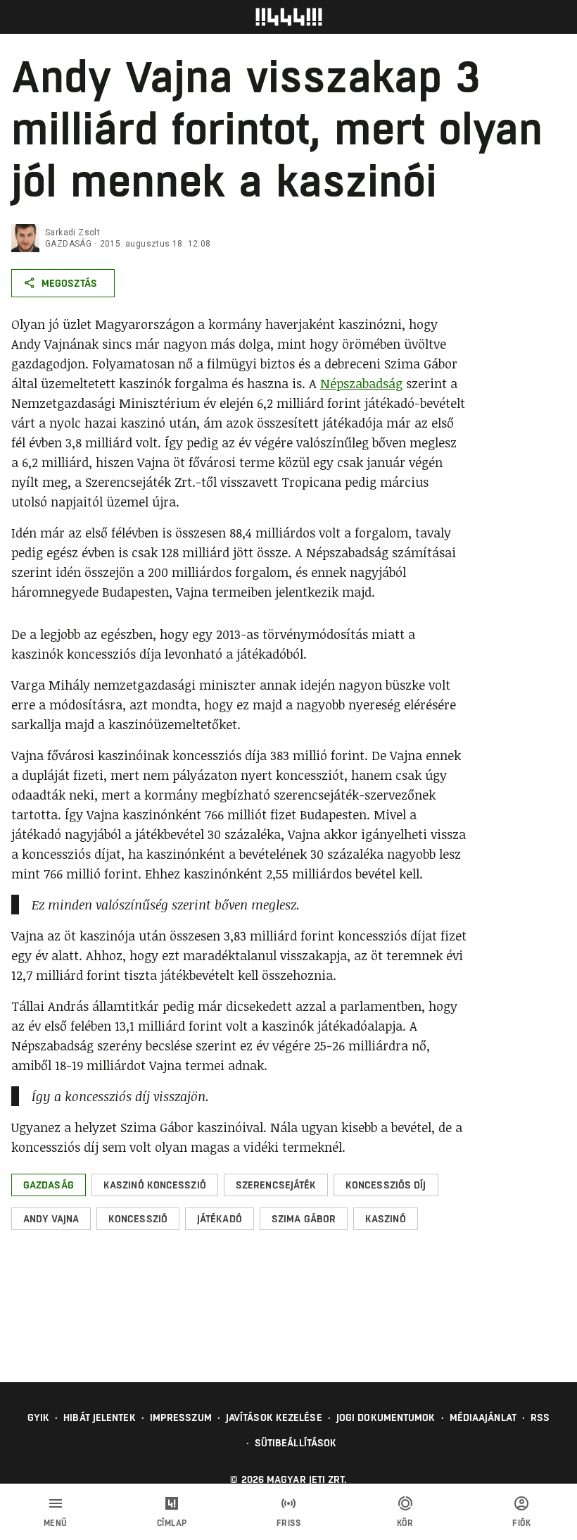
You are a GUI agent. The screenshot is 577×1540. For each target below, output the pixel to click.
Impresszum (181, 1417)
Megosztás (69, 283)
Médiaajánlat (483, 1417)
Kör (405, 1523)
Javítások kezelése (274, 1417)
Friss (289, 1523)
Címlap (172, 1523)
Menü (56, 1523)
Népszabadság (361, 383)
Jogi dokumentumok (386, 1417)
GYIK (38, 1417)
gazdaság (68, 244)
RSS (540, 1417)
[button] (48, 1185)
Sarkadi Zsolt (72, 232)
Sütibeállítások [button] (296, 1442)
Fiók (521, 1523)
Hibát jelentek (99, 1417)
